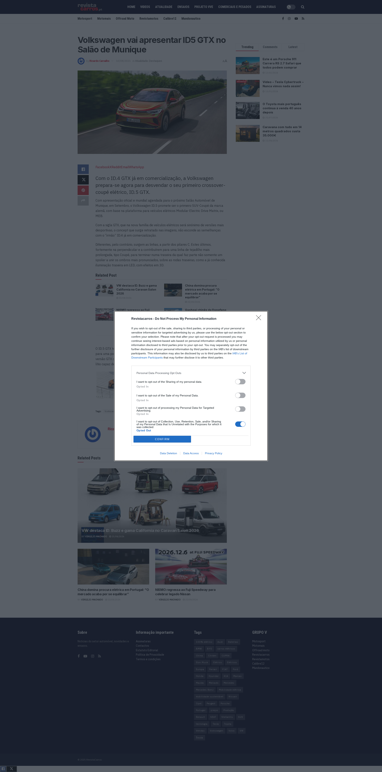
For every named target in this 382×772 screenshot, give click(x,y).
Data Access (191, 453)
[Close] (260, 319)
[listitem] (191, 373)
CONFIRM (162, 439)
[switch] (240, 381)
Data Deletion (168, 453)
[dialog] (191, 386)
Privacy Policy (213, 453)
